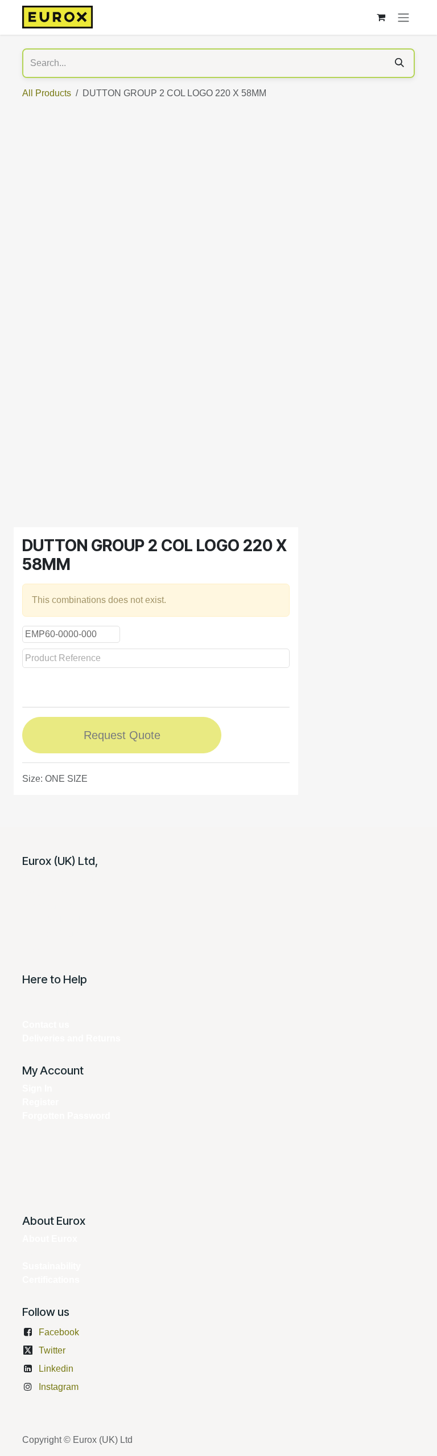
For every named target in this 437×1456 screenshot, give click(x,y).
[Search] (399, 63)
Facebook (59, 1332)
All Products (46, 93)
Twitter (52, 1350)
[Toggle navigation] (403, 17)
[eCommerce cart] (380, 17)
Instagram (59, 1387)
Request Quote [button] (122, 735)
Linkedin (56, 1368)
